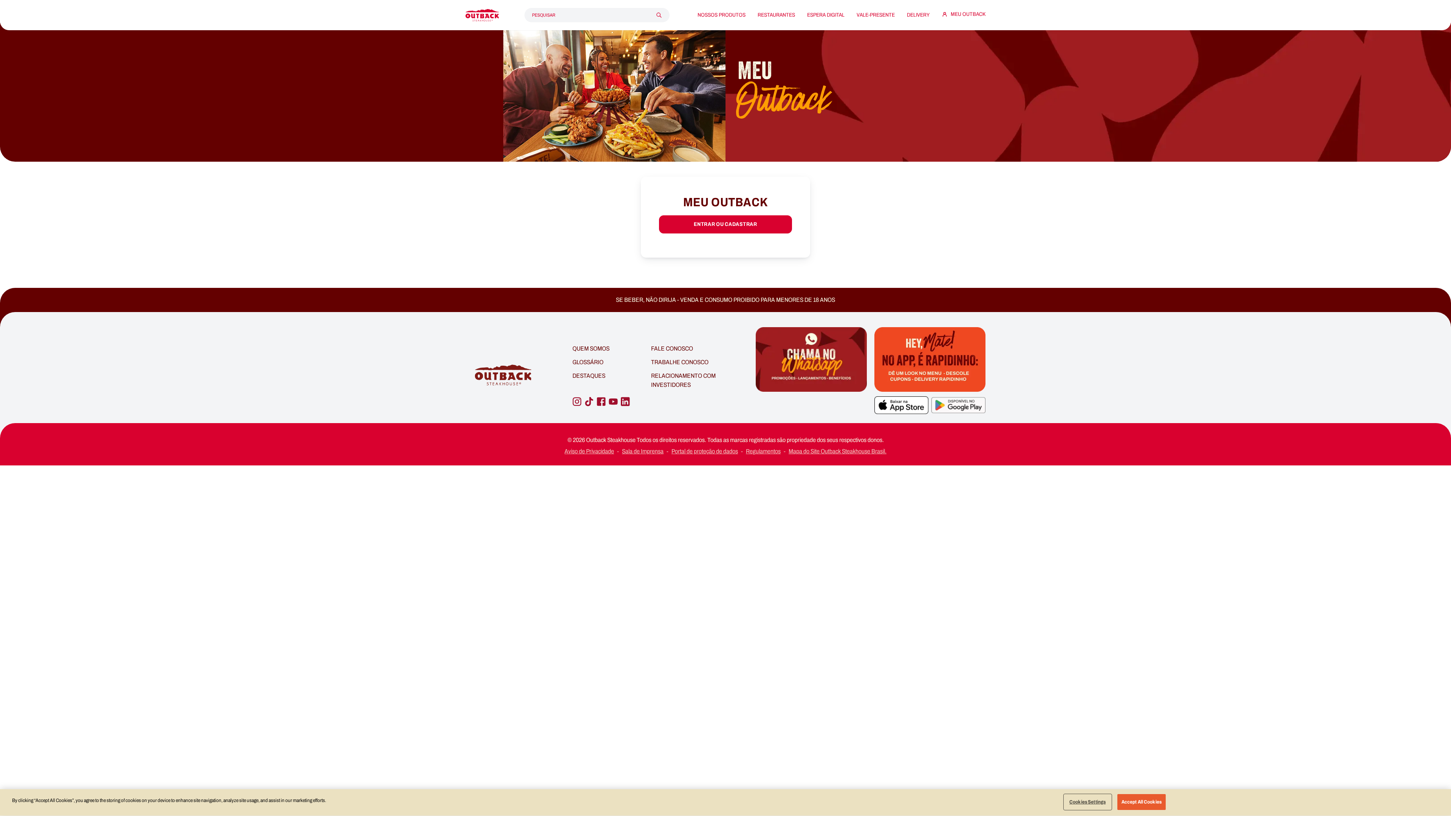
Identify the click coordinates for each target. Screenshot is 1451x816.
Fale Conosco (672, 348)
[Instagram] (577, 401)
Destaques (588, 375)
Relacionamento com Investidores (683, 380)
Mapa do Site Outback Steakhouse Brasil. (837, 451)
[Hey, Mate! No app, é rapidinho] (929, 359)
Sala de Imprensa (643, 451)
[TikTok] (589, 401)
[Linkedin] (625, 401)
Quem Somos (590, 348)
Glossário (587, 362)
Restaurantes (776, 15)
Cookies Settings (1087, 801)
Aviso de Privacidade (589, 451)
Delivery (918, 15)
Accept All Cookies (1142, 801)
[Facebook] (601, 401)
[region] (725, 802)
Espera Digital (826, 15)
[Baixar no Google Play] (958, 405)
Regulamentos (763, 451)
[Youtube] (613, 401)
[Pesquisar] (659, 15)
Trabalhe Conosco (679, 362)
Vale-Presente (876, 15)
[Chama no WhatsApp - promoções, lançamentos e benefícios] (811, 375)
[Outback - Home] (482, 15)
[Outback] (504, 375)
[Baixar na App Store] (901, 405)
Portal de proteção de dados (704, 451)
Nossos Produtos (722, 15)
